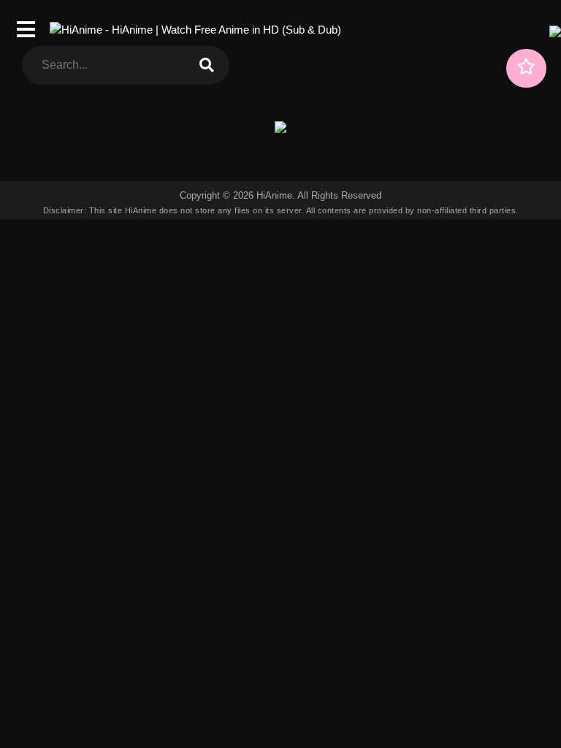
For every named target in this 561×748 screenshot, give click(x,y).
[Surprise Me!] (526, 68)
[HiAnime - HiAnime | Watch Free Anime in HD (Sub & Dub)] (195, 29)
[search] (207, 65)
